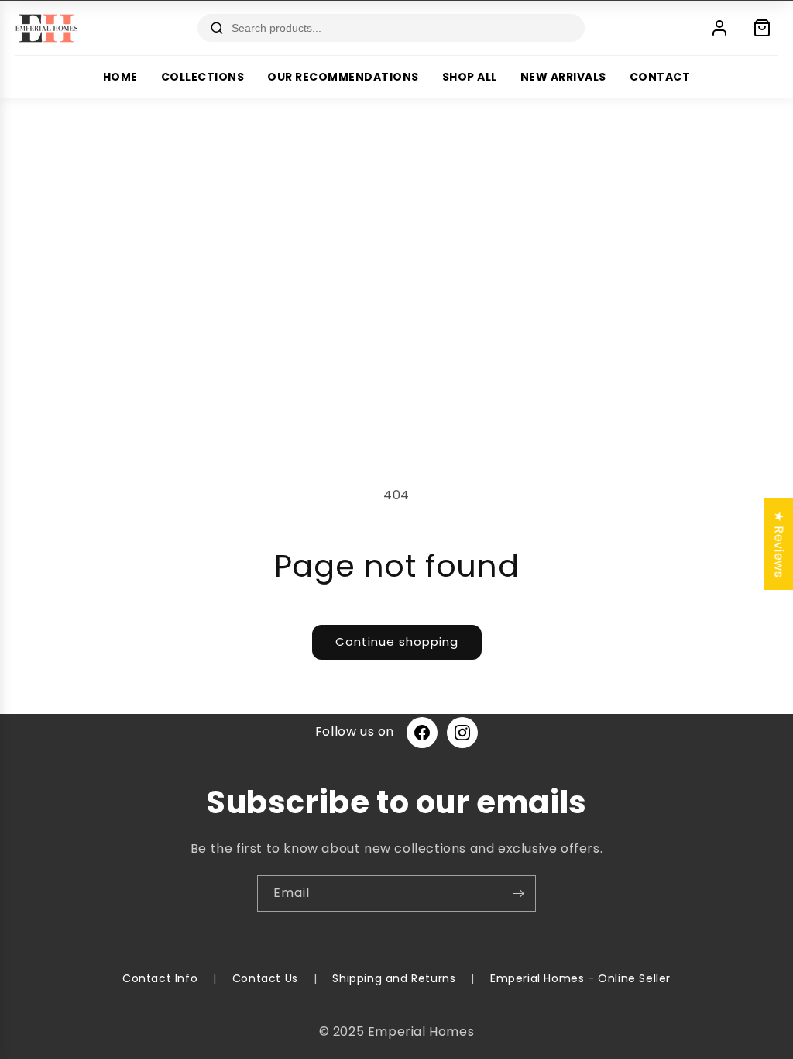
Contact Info (159, 978)
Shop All (469, 77)
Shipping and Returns (393, 978)
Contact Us (265, 978)
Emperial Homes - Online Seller (580, 978)
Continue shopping (396, 641)
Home (120, 77)
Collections (203, 77)
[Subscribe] (518, 893)
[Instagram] (462, 732)
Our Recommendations (343, 77)
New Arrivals (563, 77)
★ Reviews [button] (779, 544)
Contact (660, 77)
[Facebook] (422, 732)
